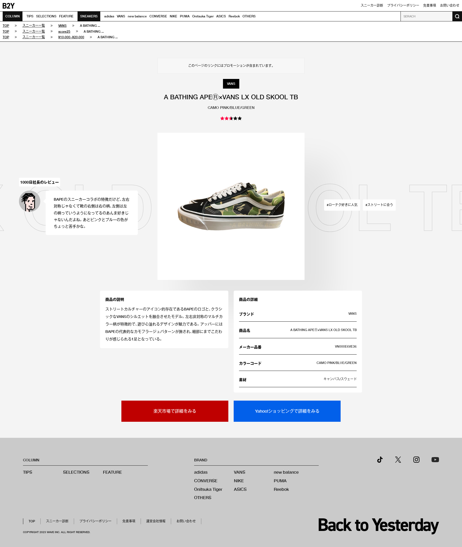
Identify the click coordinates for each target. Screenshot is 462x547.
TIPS (29, 16)
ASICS (221, 16)
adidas (109, 16)
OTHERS (249, 16)
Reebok (234, 16)
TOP (32, 521)
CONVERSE (158, 16)
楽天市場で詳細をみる (174, 410)
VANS (121, 16)
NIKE (173, 16)
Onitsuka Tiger (203, 16)
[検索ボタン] (457, 16)
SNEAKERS (89, 16)
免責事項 (429, 5)
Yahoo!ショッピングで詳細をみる (287, 410)
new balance (137, 16)
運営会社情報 (155, 521)
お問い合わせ (449, 5)
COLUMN (12, 16)
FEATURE (66, 16)
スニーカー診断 (372, 5)
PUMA (185, 16)
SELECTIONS (46, 16)
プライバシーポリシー (403, 5)
